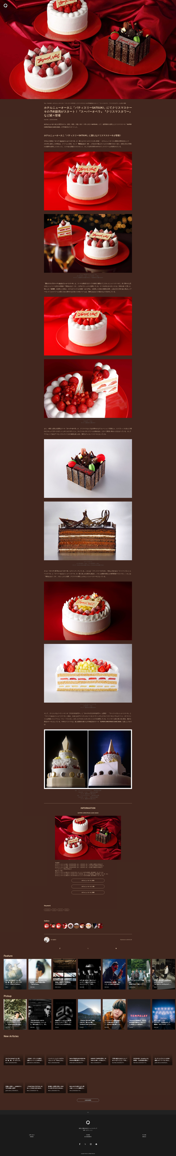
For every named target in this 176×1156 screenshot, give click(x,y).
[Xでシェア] (88, 948)
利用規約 (32, 1136)
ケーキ (54, 909)
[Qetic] (5, 5)
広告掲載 (88, 1134)
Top (45, 103)
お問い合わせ (31, 1134)
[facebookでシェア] (59, 948)
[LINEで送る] (116, 948)
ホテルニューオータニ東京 (88, 880)
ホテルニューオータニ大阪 (88, 886)
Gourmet (49, 103)
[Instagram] (91, 1144)
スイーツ (60, 909)
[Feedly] (96, 1144)
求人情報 (144, 1134)
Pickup (7, 996)
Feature (8, 955)
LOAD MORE (88, 1100)
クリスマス (47, 909)
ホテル (66, 909)
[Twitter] (85, 1144)
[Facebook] (79, 1144)
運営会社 (144, 1136)
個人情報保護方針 (88, 1136)
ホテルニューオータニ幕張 (88, 892)
